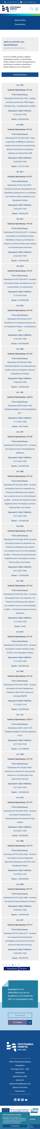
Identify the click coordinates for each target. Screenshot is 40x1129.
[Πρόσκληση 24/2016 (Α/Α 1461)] (20, 409)
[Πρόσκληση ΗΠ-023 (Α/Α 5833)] (20, 551)
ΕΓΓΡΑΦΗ (17, 1022)
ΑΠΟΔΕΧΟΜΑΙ (15, 1126)
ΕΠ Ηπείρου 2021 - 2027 (20, 1069)
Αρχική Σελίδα (20, 20)
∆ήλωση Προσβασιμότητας (20, 1084)
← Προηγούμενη (11, 969)
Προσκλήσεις (20, 24)
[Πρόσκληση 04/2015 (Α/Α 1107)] (20, 731)
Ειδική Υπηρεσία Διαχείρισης (20, 1062)
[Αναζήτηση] (31, 9)
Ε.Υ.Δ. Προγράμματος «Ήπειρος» (11, 9)
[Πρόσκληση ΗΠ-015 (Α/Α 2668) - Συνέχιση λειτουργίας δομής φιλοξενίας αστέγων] (20, 899)
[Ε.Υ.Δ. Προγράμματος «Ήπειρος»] (20, 1051)
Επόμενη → (24, 969)
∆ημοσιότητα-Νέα (20, 1076)
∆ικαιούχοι (20, 1080)
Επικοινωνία (20, 1091)
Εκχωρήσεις (20, 1065)
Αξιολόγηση (20, 1073)
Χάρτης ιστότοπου (20, 1087)
